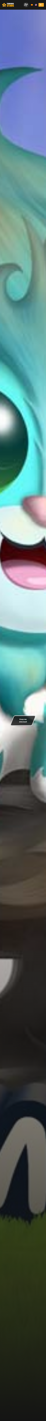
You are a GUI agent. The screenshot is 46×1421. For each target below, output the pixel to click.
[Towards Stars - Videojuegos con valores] (8, 5)
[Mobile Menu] (41, 5)
